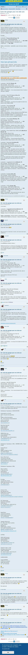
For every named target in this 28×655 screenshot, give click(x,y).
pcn (6, 13)
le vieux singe (3, 589)
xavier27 (2, 618)
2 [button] (15, 17)
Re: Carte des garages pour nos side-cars (11, 203)
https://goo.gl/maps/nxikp (9, 62)
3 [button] (17, 17)
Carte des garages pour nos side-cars (12, 12)
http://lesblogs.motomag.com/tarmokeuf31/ (8, 323)
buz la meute (6, 255)
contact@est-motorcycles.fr (6, 505)
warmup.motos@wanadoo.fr (6, 474)
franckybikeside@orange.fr (6, 553)
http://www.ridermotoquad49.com (7, 430)
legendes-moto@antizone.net (7, 529)
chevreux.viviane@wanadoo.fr (7, 517)
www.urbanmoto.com (5, 439)
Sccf (7, 1)
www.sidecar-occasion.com (6, 544)
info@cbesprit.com (5, 462)
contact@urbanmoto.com (6, 438)
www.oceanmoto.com (5, 422)
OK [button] (8, 652)
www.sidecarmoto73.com (6, 554)
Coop (15, 1)
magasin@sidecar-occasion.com (7, 542)
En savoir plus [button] (6, 648)
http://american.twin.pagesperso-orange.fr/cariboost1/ (12, 496)
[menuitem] (3, 7)
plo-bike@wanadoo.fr (5, 484)
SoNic (6, 279)
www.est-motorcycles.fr (5, 507)
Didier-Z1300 (7, 326)
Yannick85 (7, 235)
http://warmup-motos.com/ (6, 475)
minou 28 (6, 220)
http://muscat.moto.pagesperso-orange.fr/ (9, 454)
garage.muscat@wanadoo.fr (6, 453)
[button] (19, 18)
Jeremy (6, 573)
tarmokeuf (6, 305)
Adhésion (20, 1)
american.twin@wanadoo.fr (6, 495)
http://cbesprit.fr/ (4, 463)
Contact (11, 1)
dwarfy (6, 368)
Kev (8, 13)
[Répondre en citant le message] (24, 21)
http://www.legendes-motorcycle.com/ (8, 530)
